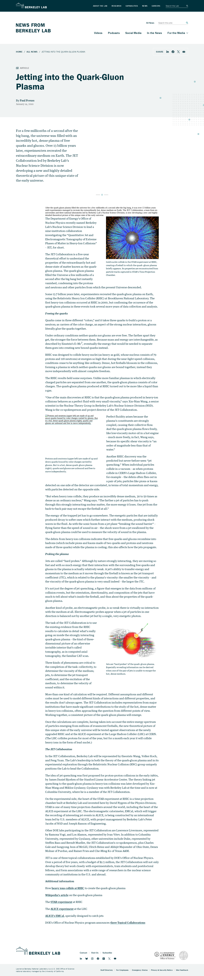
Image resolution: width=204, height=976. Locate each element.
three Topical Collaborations (127, 922)
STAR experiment (61, 901)
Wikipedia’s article (56, 895)
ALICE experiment (62, 908)
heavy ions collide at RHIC (68, 888)
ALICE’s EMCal (54, 915)
